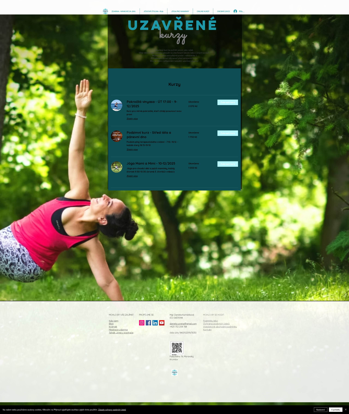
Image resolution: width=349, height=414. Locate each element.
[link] (154, 104)
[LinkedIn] (155, 322)
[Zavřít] (345, 409)
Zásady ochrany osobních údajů (112, 409)
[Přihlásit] (235, 11)
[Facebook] (148, 322)
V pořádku (335, 409)
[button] (227, 102)
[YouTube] (161, 322)
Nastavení (320, 409)
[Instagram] (141, 322)
